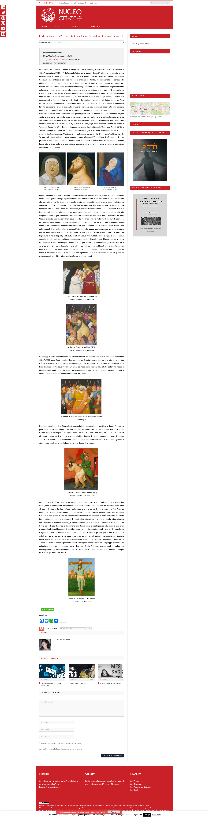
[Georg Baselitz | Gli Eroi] (82, 672)
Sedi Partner (94, 26)
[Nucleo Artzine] (85, 14)
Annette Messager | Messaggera (110, 683)
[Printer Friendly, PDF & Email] (47, 610)
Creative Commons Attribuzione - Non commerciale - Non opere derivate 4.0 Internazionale (117, 805)
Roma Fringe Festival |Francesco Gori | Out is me (78, 3)
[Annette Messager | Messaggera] (111, 672)
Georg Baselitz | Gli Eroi (78, 683)
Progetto (58, 26)
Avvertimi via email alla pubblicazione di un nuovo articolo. (61, 749)
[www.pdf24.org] (41, 628)
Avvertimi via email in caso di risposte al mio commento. (61, 743)
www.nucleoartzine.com (58, 805)
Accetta (113, 812)
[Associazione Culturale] (142, 787)
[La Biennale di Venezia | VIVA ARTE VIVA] (52, 672)
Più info (102, 812)
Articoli (75, 26)
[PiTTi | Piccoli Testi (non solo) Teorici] (150, 160)
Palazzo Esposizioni (56, 59)
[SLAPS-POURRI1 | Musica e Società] (150, 215)
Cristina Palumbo (47, 43)
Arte (122, 43)
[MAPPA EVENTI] (150, 108)
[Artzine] (136, 781)
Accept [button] (147, 815)
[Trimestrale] (138, 784)
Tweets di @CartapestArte (139, 44)
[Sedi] (136, 790)
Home (44, 26)
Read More (156, 815)
